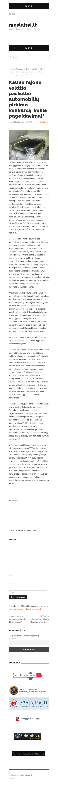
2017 (27, 69)
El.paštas (13, 638)
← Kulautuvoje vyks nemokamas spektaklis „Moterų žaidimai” (17, 619)
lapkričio (34, 69)
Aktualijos (44, 122)
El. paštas (12, 583)
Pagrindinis (19, 69)
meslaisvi (16, 122)
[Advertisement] (29, 492)
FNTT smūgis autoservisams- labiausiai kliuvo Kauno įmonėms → (39, 619)
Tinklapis (12, 592)
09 (41, 69)
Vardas (11, 575)
